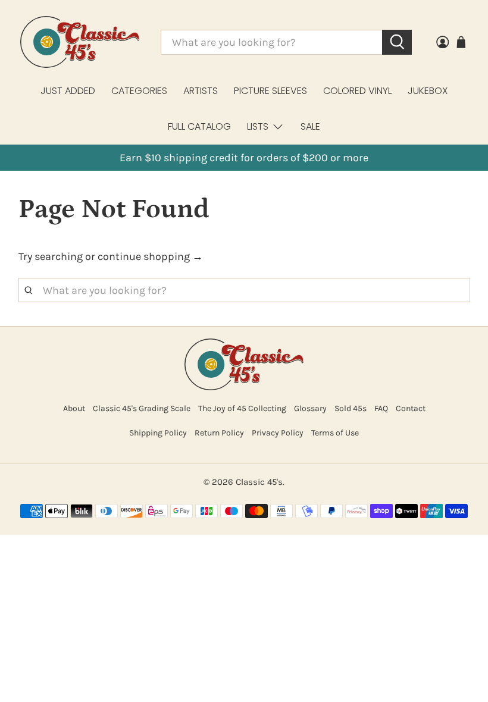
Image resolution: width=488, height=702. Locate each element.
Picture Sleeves (270, 91)
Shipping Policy (158, 433)
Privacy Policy (278, 433)
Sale (310, 126)
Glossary (310, 408)
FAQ (381, 408)
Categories (139, 91)
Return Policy (219, 433)
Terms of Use (335, 433)
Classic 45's (259, 482)
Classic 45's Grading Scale (141, 408)
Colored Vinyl (357, 91)
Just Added (67, 91)
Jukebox (428, 91)
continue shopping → (150, 256)
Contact (411, 408)
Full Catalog (199, 126)
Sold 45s (350, 408)
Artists (200, 91)
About (74, 408)
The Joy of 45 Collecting (242, 408)
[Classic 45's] (79, 42)
